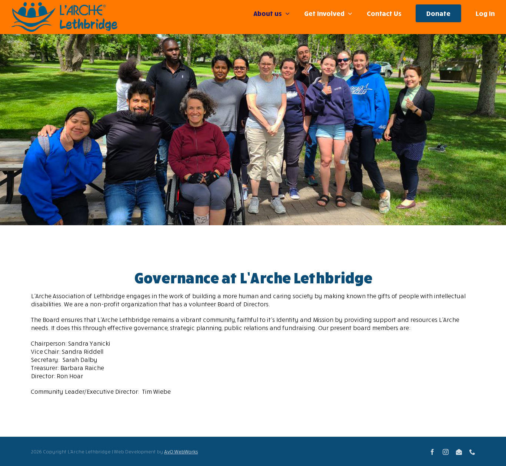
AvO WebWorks (181, 452)
